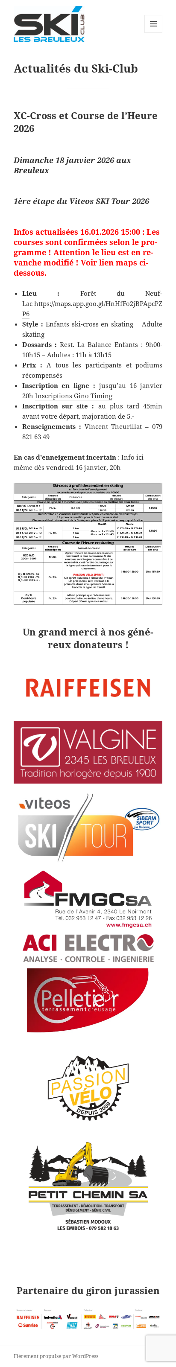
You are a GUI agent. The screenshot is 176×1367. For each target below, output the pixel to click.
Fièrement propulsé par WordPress (56, 1356)
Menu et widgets (153, 32)
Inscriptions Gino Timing (73, 395)
